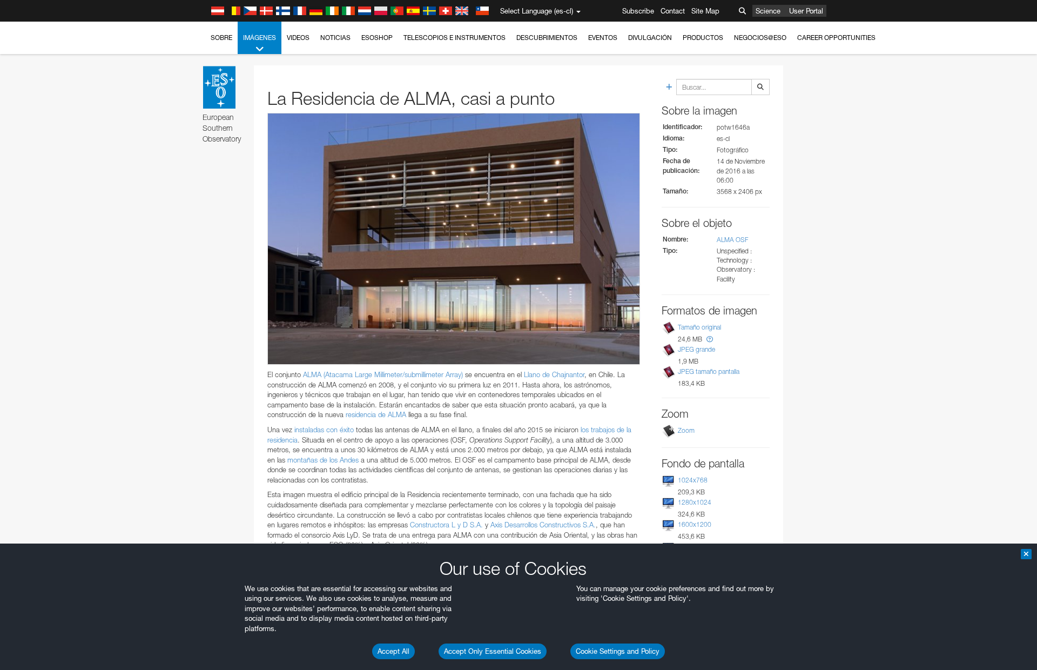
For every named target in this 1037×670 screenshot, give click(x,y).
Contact (673, 10)
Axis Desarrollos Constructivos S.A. (543, 524)
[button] (709, 339)
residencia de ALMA (376, 414)
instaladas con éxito (324, 429)
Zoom (686, 430)
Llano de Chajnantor (554, 374)
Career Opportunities (836, 38)
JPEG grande (696, 349)
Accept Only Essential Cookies (492, 651)
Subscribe (638, 10)
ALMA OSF (732, 240)
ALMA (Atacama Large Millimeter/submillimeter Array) (383, 374)
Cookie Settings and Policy (617, 651)
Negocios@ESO (760, 38)
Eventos (602, 38)
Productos (703, 38)
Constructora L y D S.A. (446, 524)
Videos (298, 38)
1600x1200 (694, 524)
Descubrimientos (546, 38)
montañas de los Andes (323, 459)
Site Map (705, 10)
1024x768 (693, 480)
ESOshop (377, 38)
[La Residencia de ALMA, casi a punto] (453, 238)
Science (768, 10)
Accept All (393, 651)
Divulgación (650, 38)
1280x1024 (694, 502)
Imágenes (259, 38)
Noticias (335, 38)
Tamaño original (699, 327)
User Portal (806, 10)
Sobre (221, 38)
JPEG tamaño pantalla (708, 371)
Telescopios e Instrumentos (454, 38)
